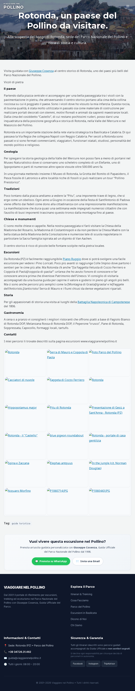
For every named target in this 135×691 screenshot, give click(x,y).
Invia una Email (87, 561)
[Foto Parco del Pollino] (109, 363)
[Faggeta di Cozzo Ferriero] (67, 390)
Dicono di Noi (78, 618)
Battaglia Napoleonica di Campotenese (104, 302)
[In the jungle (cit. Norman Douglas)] (109, 474)
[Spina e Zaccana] (25, 474)
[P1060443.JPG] (109, 501)
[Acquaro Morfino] (25, 501)
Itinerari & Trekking (81, 594)
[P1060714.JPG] (67, 501)
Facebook (78, 663)
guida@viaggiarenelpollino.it (24, 657)
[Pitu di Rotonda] (67, 418)
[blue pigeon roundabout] (67, 446)
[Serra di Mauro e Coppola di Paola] (67, 363)
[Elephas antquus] (67, 474)
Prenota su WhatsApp (51, 561)
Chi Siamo (76, 625)
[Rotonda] (25, 363)
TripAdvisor (109, 663)
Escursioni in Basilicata (84, 612)
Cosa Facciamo (80, 600)
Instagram (93, 663)
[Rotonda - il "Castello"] (25, 446)
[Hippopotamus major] (25, 418)
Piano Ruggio (72, 259)
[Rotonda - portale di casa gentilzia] (109, 446)
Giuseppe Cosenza (41, 71)
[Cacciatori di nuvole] (25, 390)
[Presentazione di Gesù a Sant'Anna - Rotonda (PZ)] (109, 418)
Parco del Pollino (80, 606)
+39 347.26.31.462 (19, 651)
